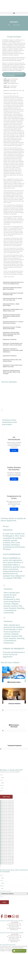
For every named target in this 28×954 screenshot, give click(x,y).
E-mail (2, 780)
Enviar (4, 902)
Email (1, 790)
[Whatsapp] (13, 916)
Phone (1, 896)
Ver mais (14, 450)
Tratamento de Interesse (6, 891)
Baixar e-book (6, 796)
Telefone (2, 785)
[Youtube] (9, 916)
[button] (14, 13)
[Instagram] (5, 916)
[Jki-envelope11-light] (17, 916)
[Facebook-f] (2, 916)
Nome (1, 774)
